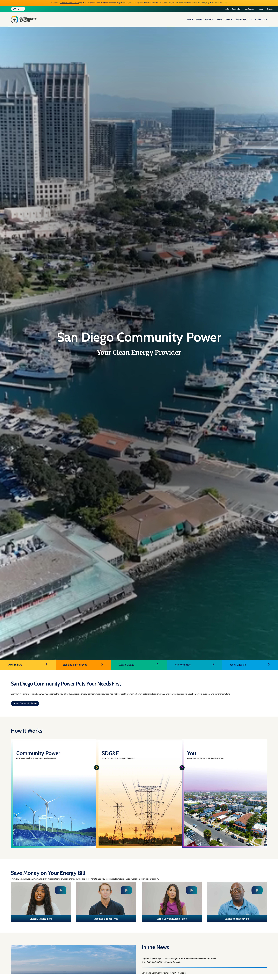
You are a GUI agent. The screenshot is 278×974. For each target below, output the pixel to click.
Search (270, 9)
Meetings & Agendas (232, 9)
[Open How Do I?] (266, 19)
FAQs (261, 9)
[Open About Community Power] (213, 19)
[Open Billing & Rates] (251, 19)
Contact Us (249, 9)
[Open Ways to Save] (231, 19)
